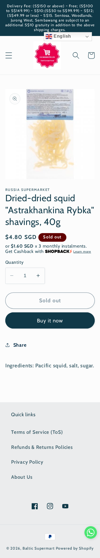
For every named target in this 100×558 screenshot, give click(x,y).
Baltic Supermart (38, 548)
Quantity (14, 262)
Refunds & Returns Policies (42, 447)
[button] (8, 55)
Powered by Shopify (75, 548)
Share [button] (20, 345)
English (61, 36)
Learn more (82, 251)
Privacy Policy (27, 462)
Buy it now (50, 320)
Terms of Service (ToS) (37, 432)
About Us (21, 477)
